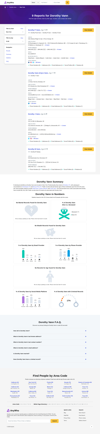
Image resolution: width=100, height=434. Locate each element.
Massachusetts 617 (67, 391)
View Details (88, 30)
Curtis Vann (49, 58)
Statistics (8, 57)
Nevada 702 (67, 382)
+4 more (72, 58)
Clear (22, 28)
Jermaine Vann (40, 99)
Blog (65, 412)
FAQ (7, 61)
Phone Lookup (82, 418)
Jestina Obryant (40, 58)
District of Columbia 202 (85, 382)
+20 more (33, 103)
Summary (8, 54)
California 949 (67, 386)
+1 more (63, 125)
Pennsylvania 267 (15, 396)
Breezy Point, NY (37, 186)
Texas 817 (85, 396)
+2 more (70, 99)
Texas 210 (32, 396)
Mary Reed (56, 99)
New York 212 (32, 382)
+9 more (47, 45)
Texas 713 (85, 386)
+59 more (35, 138)
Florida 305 (50, 382)
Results (8, 50)
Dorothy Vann (12, 7)
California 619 (50, 396)
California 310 (15, 382)
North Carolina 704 (67, 396)
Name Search (82, 412)
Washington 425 (14, 391)
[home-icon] (5, 7)
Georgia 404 (32, 386)
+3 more (49, 90)
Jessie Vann (56, 58)
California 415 (15, 386)
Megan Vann (31, 99)
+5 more (59, 49)
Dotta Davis (31, 58)
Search (54, 421)
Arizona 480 (85, 391)
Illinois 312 (50, 386)
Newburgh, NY (26, 186)
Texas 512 (50, 391)
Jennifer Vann (64, 58)
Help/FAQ (66, 415)
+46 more (38, 62)
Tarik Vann (63, 99)
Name (33, 2)
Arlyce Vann (49, 99)
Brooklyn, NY (66, 185)
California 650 (32, 391)
